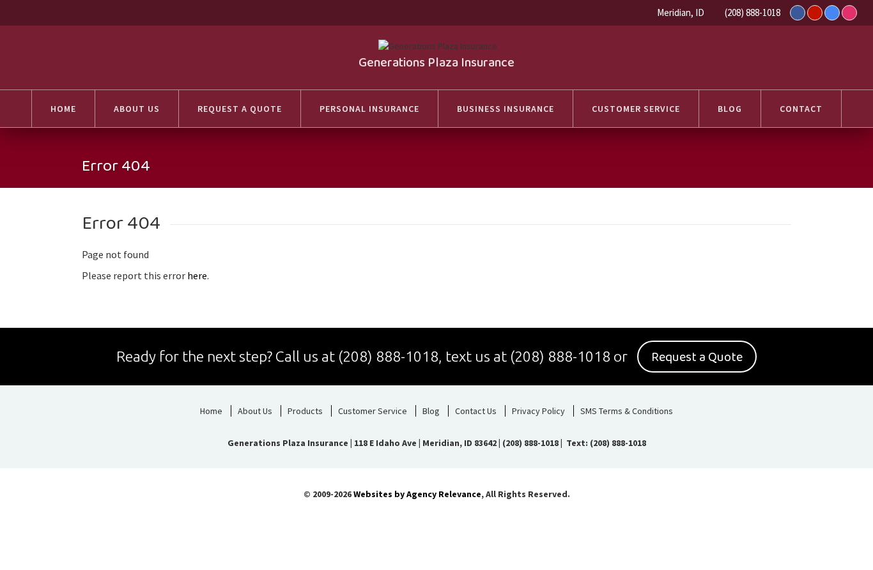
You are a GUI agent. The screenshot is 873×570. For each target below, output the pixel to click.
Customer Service (372, 411)
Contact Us (476, 411)
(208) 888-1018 (752, 12)
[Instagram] (849, 12)
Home (211, 411)
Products (305, 411)
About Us (255, 411)
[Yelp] (815, 12)
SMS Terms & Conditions (626, 411)
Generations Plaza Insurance (436, 62)
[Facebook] (797, 12)
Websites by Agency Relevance (417, 494)
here (197, 275)
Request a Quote (697, 357)
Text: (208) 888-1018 (605, 443)
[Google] (832, 12)
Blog (431, 411)
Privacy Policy (538, 411)
